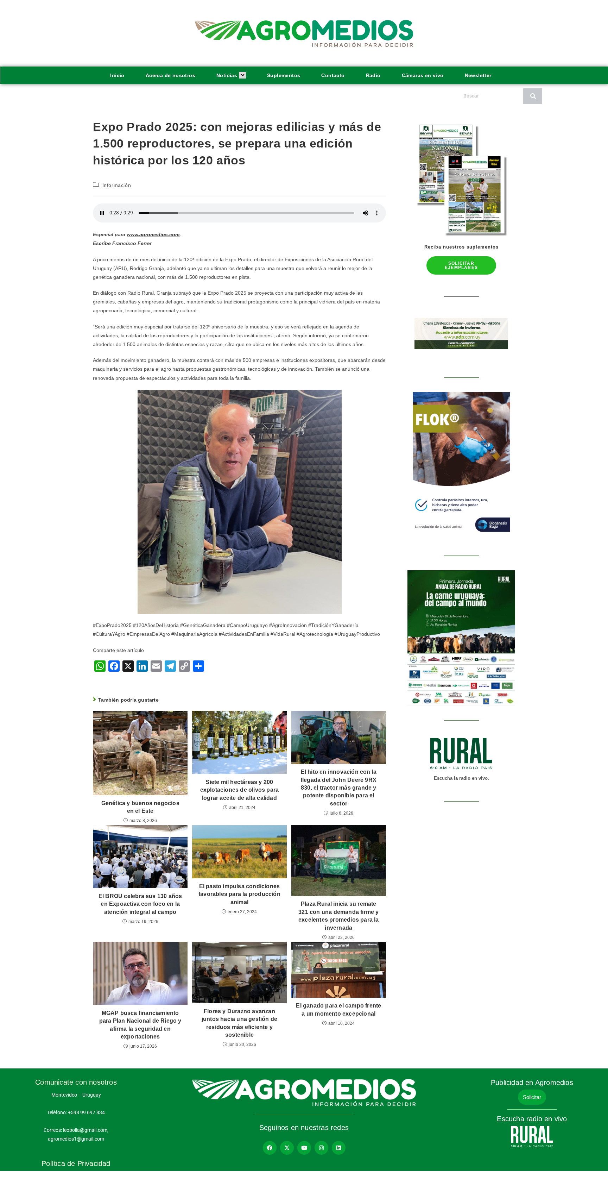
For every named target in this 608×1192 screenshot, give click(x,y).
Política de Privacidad (76, 1163)
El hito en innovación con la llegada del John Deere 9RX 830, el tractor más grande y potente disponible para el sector (339, 788)
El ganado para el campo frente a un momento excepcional (338, 1009)
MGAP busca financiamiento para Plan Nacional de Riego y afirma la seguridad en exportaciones (140, 1025)
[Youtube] (304, 1148)
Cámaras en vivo (423, 75)
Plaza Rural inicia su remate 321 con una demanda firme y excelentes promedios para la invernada (338, 915)
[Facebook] (270, 1148)
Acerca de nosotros (170, 75)
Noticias (226, 75)
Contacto (332, 75)
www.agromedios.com (153, 234)
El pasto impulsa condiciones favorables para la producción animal (239, 894)
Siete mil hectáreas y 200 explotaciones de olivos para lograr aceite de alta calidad (239, 790)
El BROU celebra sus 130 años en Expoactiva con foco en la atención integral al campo (140, 904)
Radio (373, 75)
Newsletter (478, 75)
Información (116, 185)
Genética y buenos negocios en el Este (140, 807)
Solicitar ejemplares (461, 265)
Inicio (117, 75)
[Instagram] (321, 1148)
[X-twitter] (287, 1148)
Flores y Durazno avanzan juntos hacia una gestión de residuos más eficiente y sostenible (239, 1023)
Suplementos (283, 75)
